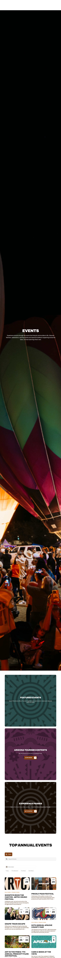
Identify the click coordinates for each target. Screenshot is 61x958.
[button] (57, 2)
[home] (9, 3)
